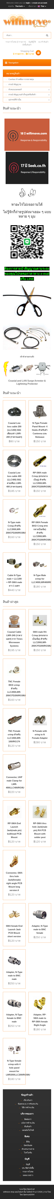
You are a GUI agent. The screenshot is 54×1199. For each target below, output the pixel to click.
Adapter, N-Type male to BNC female (40, 929)
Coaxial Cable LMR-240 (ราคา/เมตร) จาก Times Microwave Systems (14, 639)
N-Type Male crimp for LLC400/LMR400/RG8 (42, 578)
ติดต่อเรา (28, 1119)
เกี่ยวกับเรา (28, 1100)
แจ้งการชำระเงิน (28, 1123)
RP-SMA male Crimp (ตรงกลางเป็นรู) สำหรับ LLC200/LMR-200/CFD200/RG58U (41, 479)
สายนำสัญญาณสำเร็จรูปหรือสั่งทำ (22, 94)
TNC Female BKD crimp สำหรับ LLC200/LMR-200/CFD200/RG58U (16, 688)
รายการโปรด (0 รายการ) (16, 42)
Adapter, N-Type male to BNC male (14, 975)
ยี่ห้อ (28, 1142)
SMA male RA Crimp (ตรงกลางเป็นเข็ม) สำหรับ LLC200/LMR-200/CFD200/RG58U (41, 639)
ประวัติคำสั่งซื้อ (28, 1168)
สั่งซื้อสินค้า (27, 45)
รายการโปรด (28, 1172)
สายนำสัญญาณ (14, 84)
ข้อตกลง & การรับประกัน (28, 1104)
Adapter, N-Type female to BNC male (14, 1018)
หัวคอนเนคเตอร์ (15, 89)
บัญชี (28, 1164)
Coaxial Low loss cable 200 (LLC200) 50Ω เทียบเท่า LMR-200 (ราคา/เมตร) (14, 430)
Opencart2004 (28, 1195)
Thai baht (19, 6)
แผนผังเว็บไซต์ (28, 1130)
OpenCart (31, 1189)
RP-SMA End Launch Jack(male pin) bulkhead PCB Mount (14, 830)
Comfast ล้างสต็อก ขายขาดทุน (21, 79)
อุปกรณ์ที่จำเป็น (14, 100)
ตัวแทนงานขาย (28, 1149)
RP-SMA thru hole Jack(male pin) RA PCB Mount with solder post (39, 830)
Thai (42, 6)
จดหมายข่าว (28, 1175)
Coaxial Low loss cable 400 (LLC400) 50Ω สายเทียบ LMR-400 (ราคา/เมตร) (14, 479)
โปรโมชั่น (28, 1153)
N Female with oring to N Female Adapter (40, 734)
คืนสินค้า (28, 1126)
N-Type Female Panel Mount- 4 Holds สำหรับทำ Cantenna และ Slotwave (40, 430)
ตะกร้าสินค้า (43, 42)
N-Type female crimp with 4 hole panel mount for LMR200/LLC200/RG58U (18, 1068)
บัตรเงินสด (28, 1145)
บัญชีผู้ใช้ (32, 42)
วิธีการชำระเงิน (28, 1107)
